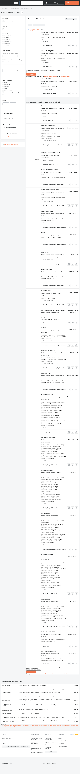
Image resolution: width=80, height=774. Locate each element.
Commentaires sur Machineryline (36, 749)
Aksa (42, 29)
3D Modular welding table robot (50, 152)
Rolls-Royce (45, 252)
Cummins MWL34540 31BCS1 (50, 189)
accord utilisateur (65, 76)
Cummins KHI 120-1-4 (47, 211)
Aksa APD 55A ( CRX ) (47, 51)
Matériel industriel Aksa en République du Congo (13, 725)
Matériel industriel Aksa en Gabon (70, 725)
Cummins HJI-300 (46, 269)
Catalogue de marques (37, 752)
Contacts (4, 743)
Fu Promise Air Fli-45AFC (48, 651)
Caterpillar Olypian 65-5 (48, 350)
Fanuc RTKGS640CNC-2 (48, 437)
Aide (3, 740)
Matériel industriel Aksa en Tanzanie (34, 725)
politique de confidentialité (50, 76)
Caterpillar (44, 327)
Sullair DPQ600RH (46, 290)
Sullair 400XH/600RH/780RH (49, 170)
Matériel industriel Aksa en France (9, 726)
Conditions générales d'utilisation (36, 739)
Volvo (43, 232)
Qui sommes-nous (6, 738)
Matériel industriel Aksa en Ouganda (52, 725)
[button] (72, 45)
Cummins (44, 106)
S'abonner (31, 74)
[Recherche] (22, 3)
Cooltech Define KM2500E (49, 125)
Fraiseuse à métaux (47, 470)
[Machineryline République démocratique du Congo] (6, 2)
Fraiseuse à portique (47, 394)
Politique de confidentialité (34, 742)
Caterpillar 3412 (45, 373)
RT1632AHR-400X (46, 599)
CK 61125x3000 (45, 513)
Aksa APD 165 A (46, 79)
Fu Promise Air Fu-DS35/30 (49, 632)
